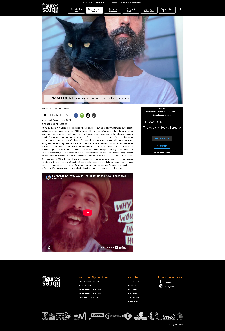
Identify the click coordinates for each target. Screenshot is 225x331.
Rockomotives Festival (94, 10)
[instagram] (88, 115)
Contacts (113, 2)
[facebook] (76, 115)
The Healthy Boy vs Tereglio (162, 127)
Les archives (132, 293)
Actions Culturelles (149, 10)
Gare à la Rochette (112, 10)
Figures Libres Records (167, 10)
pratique (162, 146)
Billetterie (87, 2)
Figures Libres (51, 108)
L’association (132, 289)
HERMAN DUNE (153, 122)
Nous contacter (133, 297)
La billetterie (132, 285)
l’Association (100, 2)
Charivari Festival (131, 10)
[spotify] (82, 115)
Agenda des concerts (76, 10)
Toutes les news (133, 281)
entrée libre (162, 138)
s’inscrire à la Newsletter (130, 2)
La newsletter (132, 301)
